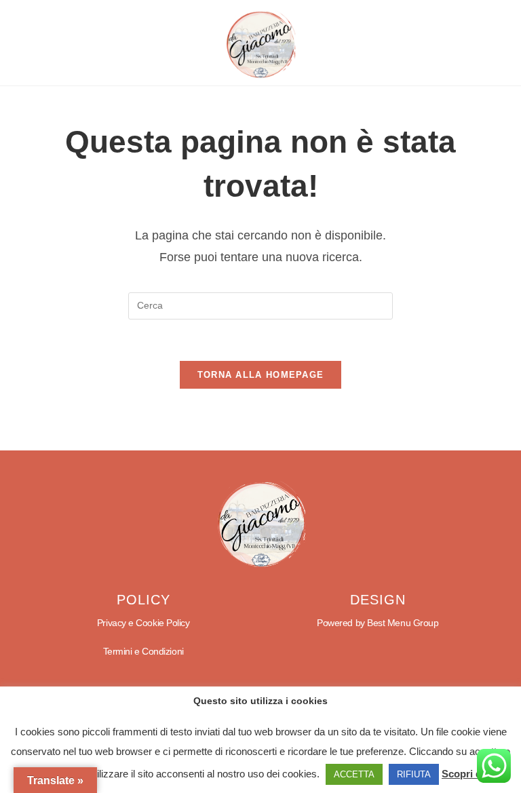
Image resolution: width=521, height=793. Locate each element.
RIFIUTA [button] (414, 774)
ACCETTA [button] (354, 774)
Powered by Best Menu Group (377, 622)
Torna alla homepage (260, 375)
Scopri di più (472, 773)
